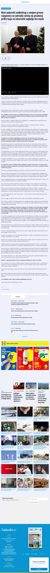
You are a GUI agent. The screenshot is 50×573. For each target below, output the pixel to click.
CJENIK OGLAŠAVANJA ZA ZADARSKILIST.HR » (8, 552)
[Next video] (6, 93)
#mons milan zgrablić (5, 289)
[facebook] (2, 58)
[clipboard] (8, 58)
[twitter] (5, 58)
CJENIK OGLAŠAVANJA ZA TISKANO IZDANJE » (8, 553)
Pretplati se (39, 569)
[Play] (2, 93)
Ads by (46, 94)
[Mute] (9, 93)
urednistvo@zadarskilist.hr (9, 558)
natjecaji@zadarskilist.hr (9, 550)
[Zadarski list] (25, 2)
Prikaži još (24, 336)
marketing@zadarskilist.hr (10, 549)
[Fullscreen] (47, 93)
